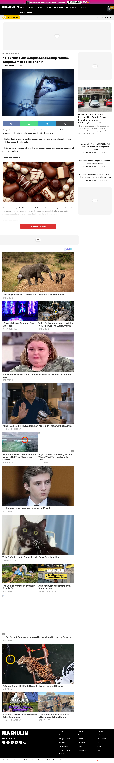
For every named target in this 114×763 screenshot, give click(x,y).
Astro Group (108, 760)
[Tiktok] (105, 17)
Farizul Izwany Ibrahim (85, 123)
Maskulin (5, 53)
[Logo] (10, 7)
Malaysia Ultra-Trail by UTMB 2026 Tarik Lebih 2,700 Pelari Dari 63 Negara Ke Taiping (94, 146)
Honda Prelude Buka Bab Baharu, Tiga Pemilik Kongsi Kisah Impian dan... (92, 117)
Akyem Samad (9, 65)
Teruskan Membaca (38, 226)
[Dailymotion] (110, 17)
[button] (103, 7)
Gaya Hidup (15, 53)
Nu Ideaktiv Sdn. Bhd (92, 760)
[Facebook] (97, 17)
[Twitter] (102, 17)
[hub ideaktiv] (109, 6)
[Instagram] (100, 17)
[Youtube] (107, 17)
